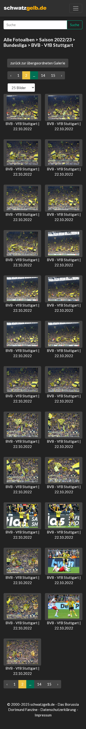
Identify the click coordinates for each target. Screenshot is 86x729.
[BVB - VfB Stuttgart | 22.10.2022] (22, 107)
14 (43, 75)
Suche (74, 25)
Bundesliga (15, 45)
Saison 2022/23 (55, 39)
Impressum (43, 715)
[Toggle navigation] (75, 8)
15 (53, 75)
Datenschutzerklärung (58, 709)
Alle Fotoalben (19, 39)
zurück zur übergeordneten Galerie (37, 63)
